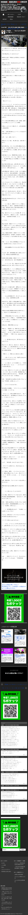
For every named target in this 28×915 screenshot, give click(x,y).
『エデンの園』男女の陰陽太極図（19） (9, 780)
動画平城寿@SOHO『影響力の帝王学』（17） (10, 775)
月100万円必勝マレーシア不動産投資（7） (9, 736)
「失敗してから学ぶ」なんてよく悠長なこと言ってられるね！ (6, 893)
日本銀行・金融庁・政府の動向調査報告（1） (10, 744)
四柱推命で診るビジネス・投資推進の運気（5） (10, 807)
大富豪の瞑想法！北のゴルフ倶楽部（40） (9, 731)
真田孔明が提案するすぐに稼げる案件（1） (10, 765)
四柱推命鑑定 (10, 16)
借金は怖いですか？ (21, 16)
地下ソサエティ (11, 14)
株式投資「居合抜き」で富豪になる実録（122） (10, 730)
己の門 (19, 14)
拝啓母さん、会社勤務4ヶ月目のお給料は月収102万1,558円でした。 (20, 656)
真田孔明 (4, 19)
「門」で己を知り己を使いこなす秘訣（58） (10, 760)
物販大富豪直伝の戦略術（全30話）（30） (9, 727)
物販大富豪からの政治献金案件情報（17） (9, 742)
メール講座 (3, 865)
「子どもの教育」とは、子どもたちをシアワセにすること (6, 904)
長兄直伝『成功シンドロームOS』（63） (9, 734)
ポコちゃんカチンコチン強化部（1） (8, 793)
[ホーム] (3, 14)
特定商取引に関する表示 (6, 871)
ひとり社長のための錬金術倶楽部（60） (9, 781)
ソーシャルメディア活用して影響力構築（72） (10, 774)
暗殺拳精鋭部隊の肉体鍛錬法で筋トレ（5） (10, 795)
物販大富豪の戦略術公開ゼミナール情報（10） (10, 739)
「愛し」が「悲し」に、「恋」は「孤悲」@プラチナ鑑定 (14, 688)
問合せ (11, 19)
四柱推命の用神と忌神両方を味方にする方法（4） (11, 804)
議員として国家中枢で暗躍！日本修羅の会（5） (10, 763)
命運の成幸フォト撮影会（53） (7, 777)
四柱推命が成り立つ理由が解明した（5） (9, 802)
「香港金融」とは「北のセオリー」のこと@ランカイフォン (14, 684)
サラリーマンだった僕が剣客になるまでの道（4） (11, 728)
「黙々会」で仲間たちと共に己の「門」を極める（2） (12, 762)
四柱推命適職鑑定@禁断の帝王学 (10, 913)
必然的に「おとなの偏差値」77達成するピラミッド (7, 636)
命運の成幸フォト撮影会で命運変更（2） (9, 778)
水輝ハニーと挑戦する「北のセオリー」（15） (10, 733)
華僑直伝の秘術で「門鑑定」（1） (8, 768)
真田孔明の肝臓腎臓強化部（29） (8, 792)
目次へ (24, 747)
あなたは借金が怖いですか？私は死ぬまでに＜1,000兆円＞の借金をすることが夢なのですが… (14, 586)
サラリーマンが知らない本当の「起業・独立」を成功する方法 (6, 898)
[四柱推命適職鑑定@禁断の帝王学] (14, 2)
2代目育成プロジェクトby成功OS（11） (9, 737)
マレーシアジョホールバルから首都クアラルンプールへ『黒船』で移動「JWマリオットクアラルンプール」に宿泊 (20, 638)
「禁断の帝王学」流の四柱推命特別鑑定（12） (10, 810)
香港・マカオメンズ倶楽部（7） (8, 753)
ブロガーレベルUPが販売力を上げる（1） (9, 745)
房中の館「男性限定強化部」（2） (8, 796)
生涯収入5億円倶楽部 (19, 874)
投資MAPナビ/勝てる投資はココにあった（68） (10, 751)
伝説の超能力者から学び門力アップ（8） (9, 766)
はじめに (3, 862)
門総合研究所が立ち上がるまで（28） (9, 759)
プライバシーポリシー (5, 869)
